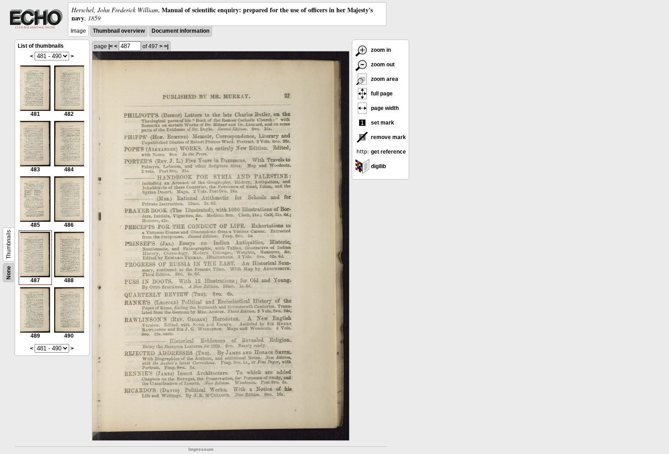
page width (384, 108)
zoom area (384, 79)
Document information (180, 31)
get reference (388, 152)
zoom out (382, 64)
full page (381, 93)
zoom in (380, 50)
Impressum (200, 449)
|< (110, 46)
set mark (382, 123)
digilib (378, 166)
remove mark (388, 137)
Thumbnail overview (119, 31)
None (8, 272)
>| (166, 46)
